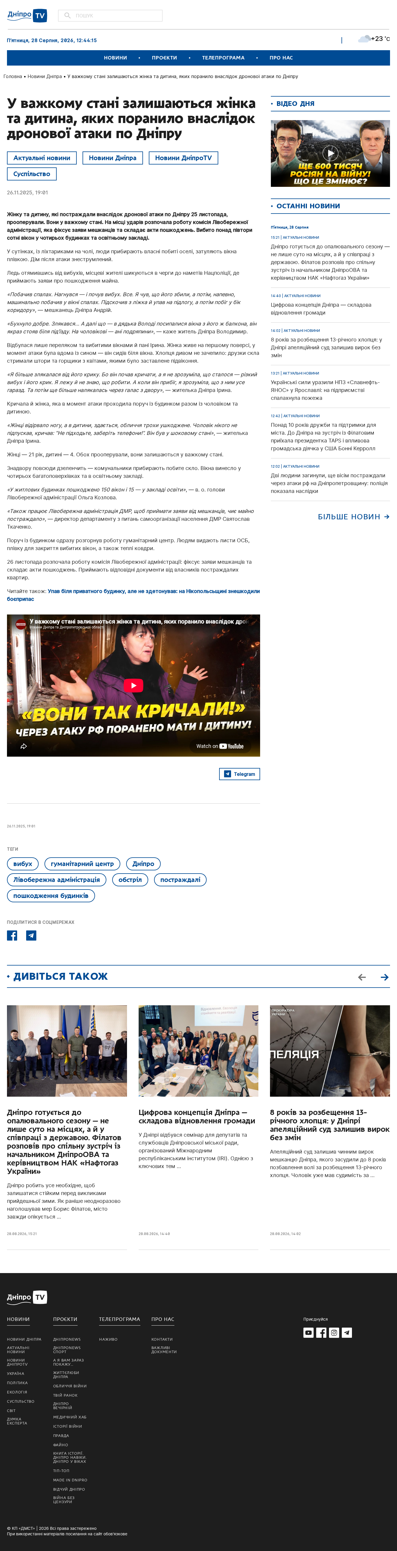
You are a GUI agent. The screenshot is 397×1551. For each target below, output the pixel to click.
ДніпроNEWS (67, 1339)
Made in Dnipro (70, 1480)
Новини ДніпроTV (183, 158)
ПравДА (61, 1436)
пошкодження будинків (51, 895)
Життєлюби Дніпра (66, 1375)
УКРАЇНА (15, 1374)
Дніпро (143, 863)
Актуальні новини (41, 158)
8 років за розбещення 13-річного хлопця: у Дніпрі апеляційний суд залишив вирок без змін (330, 1125)
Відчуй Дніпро (69, 1489)
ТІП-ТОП (61, 1471)
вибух (22, 863)
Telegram (244, 774)
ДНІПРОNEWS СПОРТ (67, 1350)
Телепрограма (223, 58)
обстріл (130, 879)
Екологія (17, 1392)
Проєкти (164, 58)
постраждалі (180, 879)
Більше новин (349, 517)
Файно (60, 1445)
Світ (11, 1411)
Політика (17, 1383)
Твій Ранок (65, 1395)
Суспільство (31, 174)
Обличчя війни (70, 1386)
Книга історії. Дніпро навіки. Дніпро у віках (70, 1457)
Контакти (162, 1339)
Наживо (108, 1339)
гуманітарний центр (82, 863)
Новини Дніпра (45, 76)
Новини (115, 58)
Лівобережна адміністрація (56, 879)
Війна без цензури (64, 1500)
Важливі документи (164, 1350)
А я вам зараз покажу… (68, 1362)
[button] (384, 976)
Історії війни (67, 1427)
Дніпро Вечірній (62, 1406)
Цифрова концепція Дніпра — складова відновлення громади (197, 1116)
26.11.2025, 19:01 (27, 192)
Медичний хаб (70, 1417)
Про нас (281, 58)
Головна (12, 76)
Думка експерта (17, 1421)
